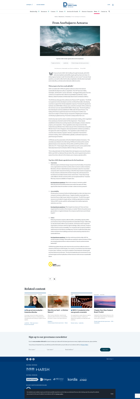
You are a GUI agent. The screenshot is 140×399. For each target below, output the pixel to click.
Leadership (65, 63)
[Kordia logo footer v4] (73, 379)
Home (56, 16)
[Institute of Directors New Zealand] (70, 4)
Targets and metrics (55, 63)
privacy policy (59, 394)
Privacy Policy (84, 344)
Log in (108, 4)
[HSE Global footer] (59, 379)
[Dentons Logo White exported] (32, 379)
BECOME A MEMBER (40, 4)
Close (112, 393)
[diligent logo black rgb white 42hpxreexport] (45, 379)
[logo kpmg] (83, 379)
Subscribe (105, 349)
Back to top (109, 359)
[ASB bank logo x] (30, 369)
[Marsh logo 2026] (42, 369)
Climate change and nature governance (80, 63)
